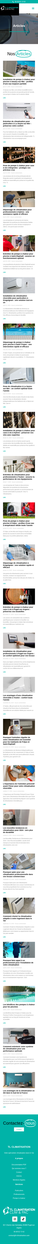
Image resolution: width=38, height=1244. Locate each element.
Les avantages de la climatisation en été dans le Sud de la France (19, 1092)
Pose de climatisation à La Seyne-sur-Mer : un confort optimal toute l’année (17, 388)
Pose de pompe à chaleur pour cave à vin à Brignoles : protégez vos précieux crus (18, 168)
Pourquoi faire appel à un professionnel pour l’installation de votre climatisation (18, 962)
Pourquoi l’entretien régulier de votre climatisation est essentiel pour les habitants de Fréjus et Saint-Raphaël (17, 740)
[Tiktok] (23, 1219)
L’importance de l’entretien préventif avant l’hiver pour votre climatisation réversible (19, 786)
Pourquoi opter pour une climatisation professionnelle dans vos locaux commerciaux (18, 874)
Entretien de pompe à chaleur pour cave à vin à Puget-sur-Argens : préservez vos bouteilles (18, 609)
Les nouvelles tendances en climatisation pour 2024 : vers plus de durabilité (18, 830)
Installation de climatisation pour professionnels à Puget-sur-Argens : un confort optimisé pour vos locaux (19, 653)
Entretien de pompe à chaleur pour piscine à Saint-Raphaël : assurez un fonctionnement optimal (19, 256)
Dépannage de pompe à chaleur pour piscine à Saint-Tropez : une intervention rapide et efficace (17, 344)
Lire (4, 98)
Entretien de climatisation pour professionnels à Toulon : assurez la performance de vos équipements (18, 477)
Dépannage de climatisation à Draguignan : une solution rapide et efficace (18, 565)
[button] (33, 8)
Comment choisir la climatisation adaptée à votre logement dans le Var (17, 918)
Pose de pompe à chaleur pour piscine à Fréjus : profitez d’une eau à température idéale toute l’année (18, 523)
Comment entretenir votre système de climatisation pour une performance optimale (18, 1049)
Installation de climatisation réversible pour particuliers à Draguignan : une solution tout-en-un (18, 299)
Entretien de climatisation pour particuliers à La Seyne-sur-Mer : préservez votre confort (17, 123)
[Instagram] (14, 1219)
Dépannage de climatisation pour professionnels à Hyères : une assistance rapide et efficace (17, 212)
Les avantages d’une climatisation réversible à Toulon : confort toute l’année (18, 697)
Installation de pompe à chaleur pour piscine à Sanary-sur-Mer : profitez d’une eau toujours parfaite (19, 81)
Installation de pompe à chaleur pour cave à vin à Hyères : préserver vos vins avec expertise (19, 433)
